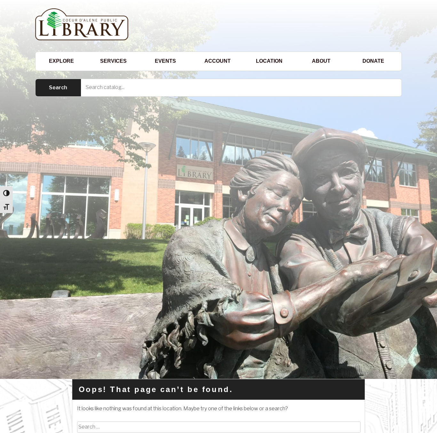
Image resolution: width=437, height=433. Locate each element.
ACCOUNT (217, 61)
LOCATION (269, 61)
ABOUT (321, 61)
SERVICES (113, 61)
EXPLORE (61, 61)
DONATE (373, 61)
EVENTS (165, 61)
